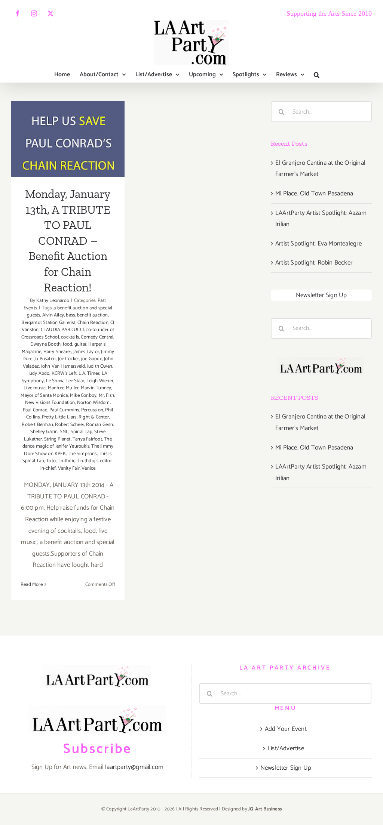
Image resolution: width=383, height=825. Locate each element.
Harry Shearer (57, 352)
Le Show (55, 381)
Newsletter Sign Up (321, 295)
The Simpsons (82, 454)
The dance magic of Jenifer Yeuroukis (67, 443)
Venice (88, 468)
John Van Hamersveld (63, 366)
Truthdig (67, 461)
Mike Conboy (83, 395)
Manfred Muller (63, 388)
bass (70, 315)
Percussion (92, 410)
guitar (80, 344)
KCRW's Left (64, 373)
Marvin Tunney (96, 388)
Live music (35, 388)
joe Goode (91, 359)
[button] (316, 74)
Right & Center (94, 417)
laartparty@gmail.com (134, 767)
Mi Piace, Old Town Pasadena (314, 193)
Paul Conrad (35, 410)
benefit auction (92, 315)
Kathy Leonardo (52, 301)
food (68, 344)
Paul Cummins (64, 410)
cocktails (70, 337)
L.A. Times (89, 373)
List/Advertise (285, 748)
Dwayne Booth (45, 344)
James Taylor (86, 352)
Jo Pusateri (45, 359)
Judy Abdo (39, 373)
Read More (32, 584)
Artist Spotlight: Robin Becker (314, 262)
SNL (64, 432)
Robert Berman (37, 425)
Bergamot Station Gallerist (48, 323)
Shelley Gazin (44, 432)
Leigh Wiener (99, 381)
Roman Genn (99, 425)
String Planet (57, 439)
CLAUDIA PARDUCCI (62, 330)
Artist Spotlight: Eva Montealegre (318, 243)
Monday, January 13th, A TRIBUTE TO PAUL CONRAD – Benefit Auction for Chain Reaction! (68, 101)
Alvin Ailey (53, 315)
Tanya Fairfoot (87, 439)
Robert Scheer (69, 425)
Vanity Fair (69, 468)
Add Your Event (286, 729)
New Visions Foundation (50, 403)
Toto (51, 461)
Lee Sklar (74, 381)
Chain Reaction (92, 323)
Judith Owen (99, 366)
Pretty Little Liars (59, 417)
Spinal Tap (81, 432)
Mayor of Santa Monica (44, 395)
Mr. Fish (106, 395)
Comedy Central (97, 337)
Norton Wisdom (93, 403)
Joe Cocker (68, 359)
